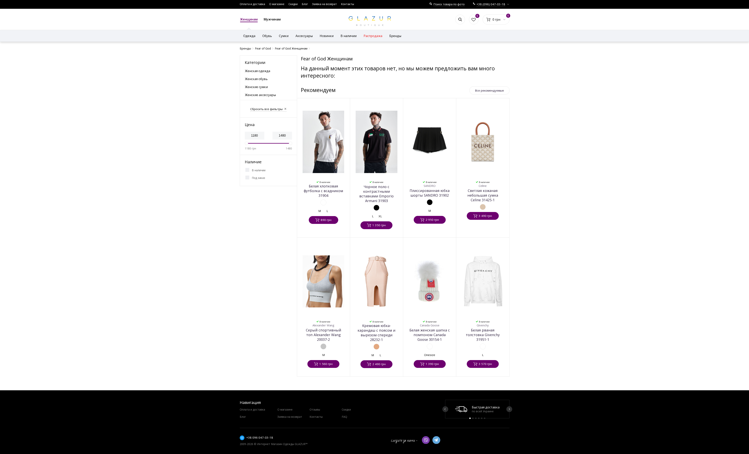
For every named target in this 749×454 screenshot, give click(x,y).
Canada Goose (429, 325)
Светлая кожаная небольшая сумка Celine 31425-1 (482, 195)
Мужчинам (272, 19)
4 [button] (478, 418)
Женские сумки (256, 87)
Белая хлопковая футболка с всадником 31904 (323, 191)
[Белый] (323, 202)
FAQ (344, 417)
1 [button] (470, 418)
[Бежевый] (483, 207)
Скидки (293, 4)
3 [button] (476, 418)
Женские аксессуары (260, 95)
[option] (477, 409)
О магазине (276, 4)
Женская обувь (256, 79)
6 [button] (484, 418)
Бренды (395, 36)
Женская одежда (257, 71)
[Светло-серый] (323, 346)
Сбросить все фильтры (266, 109)
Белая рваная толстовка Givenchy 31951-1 (483, 335)
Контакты (347, 4)
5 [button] (481, 418)
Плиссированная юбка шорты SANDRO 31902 (430, 193)
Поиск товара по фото (449, 4)
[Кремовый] (376, 347)
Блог (305, 4)
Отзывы (315, 409)
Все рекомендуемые (489, 90)
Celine (483, 186)
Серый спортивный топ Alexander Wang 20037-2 (323, 335)
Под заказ (258, 178)
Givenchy (483, 325)
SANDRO (430, 186)
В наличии (258, 170)
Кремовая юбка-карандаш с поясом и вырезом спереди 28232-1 (376, 332)
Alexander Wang (323, 325)
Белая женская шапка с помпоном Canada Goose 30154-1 (429, 335)
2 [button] (473, 418)
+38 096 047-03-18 (259, 437)
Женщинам (249, 19)
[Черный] (376, 208)
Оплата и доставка (252, 4)
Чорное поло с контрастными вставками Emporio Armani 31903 (376, 193)
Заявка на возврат (324, 4)
